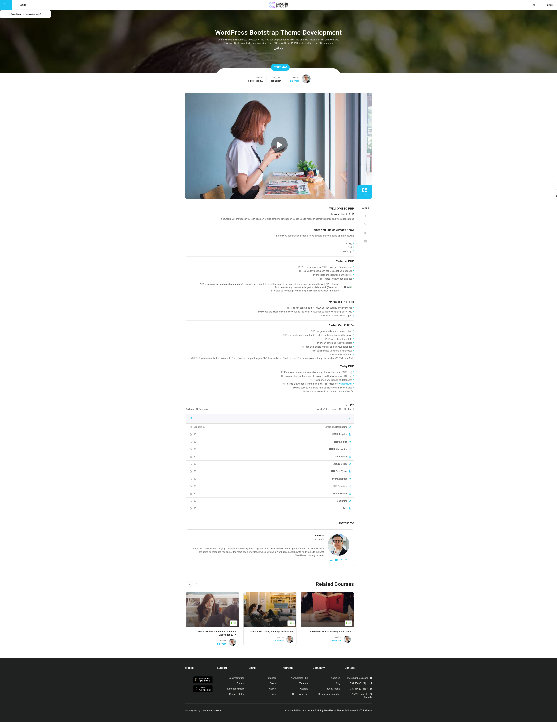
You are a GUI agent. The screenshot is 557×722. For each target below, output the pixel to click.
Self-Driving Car (300, 694)
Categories (276, 77)
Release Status (236, 694)
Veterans (303, 683)
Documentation (236, 678)
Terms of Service (212, 710)
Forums (240, 683)
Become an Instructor (329, 694)
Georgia (304, 688)
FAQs (273, 694)
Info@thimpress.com (357, 678)
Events (273, 683)
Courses (272, 678)
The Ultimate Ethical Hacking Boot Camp (329, 631)
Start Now (280, 67)
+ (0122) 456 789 (359, 683)
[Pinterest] (365, 233)
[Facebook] (365, 216)
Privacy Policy (192, 710)
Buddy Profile (333, 688)
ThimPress (293, 80)
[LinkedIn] (365, 241)
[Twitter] (365, 224)
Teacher (295, 77)
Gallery (272, 688)
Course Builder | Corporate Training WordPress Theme (314, 710)
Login (23, 5)
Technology (275, 80)
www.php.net (345, 383)
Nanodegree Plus (299, 678)
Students (259, 77)
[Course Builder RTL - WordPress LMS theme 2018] (278, 4)
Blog (338, 683)
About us (335, 678)
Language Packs (235, 688)
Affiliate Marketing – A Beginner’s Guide (271, 631)
